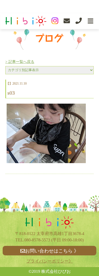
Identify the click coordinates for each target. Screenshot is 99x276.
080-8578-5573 (37, 240)
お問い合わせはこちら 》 (52, 251)
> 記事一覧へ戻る (19, 62)
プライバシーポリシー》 (49, 261)
